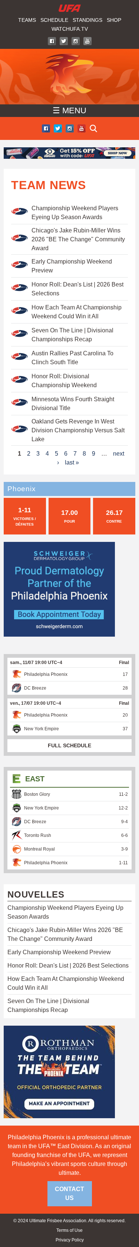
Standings (87, 20)
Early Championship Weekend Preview (59, 952)
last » (72, 462)
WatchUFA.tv (70, 29)
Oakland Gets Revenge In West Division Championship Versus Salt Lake (78, 430)
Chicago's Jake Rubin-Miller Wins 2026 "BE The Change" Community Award (78, 239)
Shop (114, 20)
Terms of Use (69, 1230)
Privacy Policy (70, 1240)
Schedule (54, 20)
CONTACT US (69, 1193)
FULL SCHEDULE (69, 745)
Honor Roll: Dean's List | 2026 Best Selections (68, 965)
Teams (27, 20)
